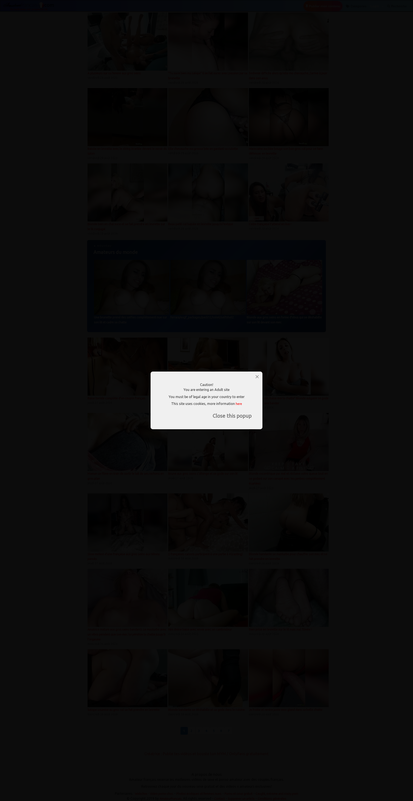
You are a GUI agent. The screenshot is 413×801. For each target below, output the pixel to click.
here (239, 404)
